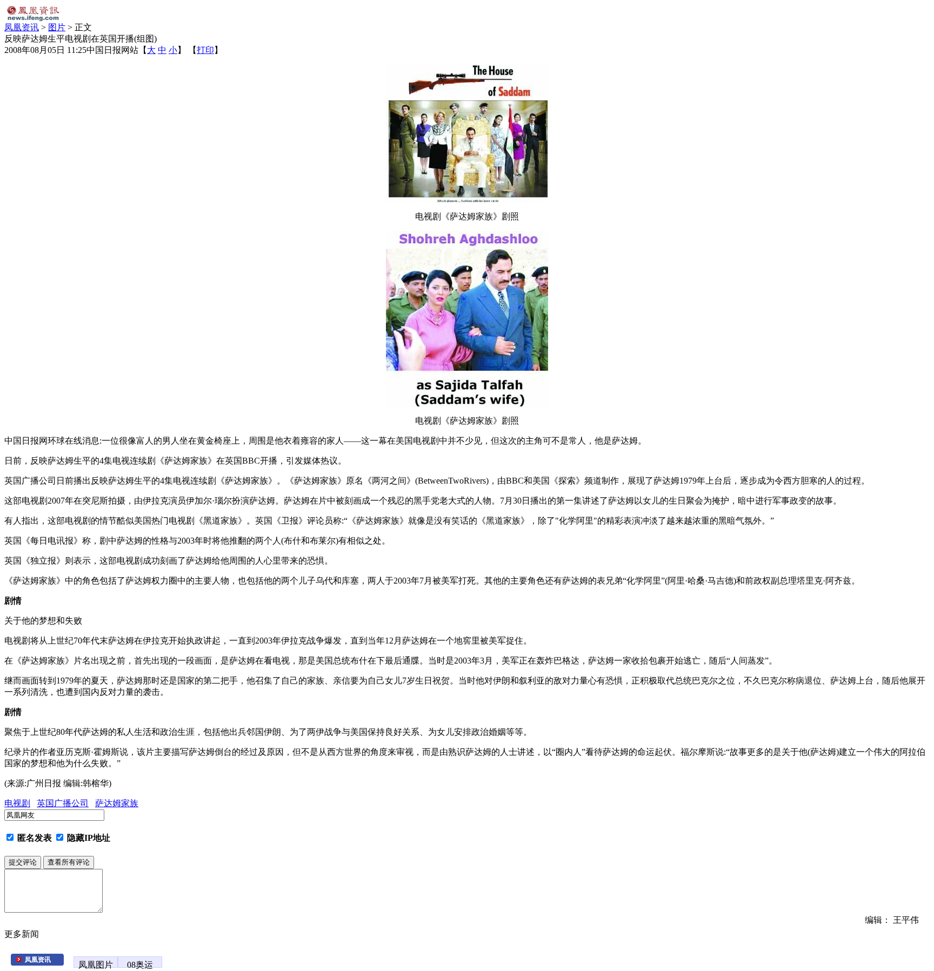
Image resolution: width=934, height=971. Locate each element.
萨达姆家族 (116, 803)
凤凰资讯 (21, 27)
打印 (205, 50)
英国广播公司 (63, 803)
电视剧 (17, 803)
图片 (56, 27)
